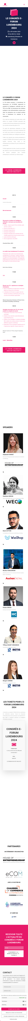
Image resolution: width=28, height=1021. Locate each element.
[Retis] (14, 651)
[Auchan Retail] (14, 578)
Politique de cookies (13, 1019)
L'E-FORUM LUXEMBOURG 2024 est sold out (13, 170)
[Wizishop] (14, 541)
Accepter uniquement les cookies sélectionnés (14, 1016)
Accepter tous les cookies (14, 1009)
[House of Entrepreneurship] (14, 464)
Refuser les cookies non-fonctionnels (14, 1012)
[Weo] (14, 503)
